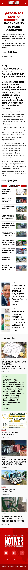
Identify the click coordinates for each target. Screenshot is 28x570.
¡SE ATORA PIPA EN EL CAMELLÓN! (11, 490)
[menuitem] (14, 560)
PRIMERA (3, 429)
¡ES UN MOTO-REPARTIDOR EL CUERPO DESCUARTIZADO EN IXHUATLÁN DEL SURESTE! (13, 365)
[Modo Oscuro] (26, 3)
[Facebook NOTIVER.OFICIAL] (6, 552)
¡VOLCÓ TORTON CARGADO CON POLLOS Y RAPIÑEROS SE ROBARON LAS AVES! (8, 201)
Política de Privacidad (14, 560)
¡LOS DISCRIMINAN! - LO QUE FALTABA (12, 433)
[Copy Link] (13, 52)
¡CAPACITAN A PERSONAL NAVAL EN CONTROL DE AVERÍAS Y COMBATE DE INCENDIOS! (8, 269)
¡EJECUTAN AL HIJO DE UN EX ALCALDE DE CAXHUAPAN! (8, 225)
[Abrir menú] (2, 3)
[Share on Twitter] (8, 52)
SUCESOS (14, 9)
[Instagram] (22, 552)
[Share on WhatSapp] (16, 52)
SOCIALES (5, 376)
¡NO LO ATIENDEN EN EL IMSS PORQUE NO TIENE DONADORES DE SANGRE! (13, 518)
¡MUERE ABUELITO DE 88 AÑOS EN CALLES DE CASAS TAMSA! (8, 250)
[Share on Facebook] (11, 52)
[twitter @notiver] (14, 552)
